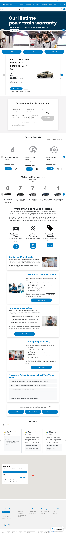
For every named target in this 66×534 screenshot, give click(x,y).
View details (16, 85)
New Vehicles (20, 508)
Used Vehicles (20, 510)
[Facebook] (3, 521)
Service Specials (32, 510)
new (49, 342)
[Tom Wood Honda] (7, 4)
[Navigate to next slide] (65, 30)
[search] (64, 4)
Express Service (41, 297)
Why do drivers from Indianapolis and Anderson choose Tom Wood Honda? (28, 382)
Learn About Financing (33, 242)
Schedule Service (60, 136)
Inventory (21, 506)
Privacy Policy (8, 528)
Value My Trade (44, 510)
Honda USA (41, 528)
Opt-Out (38, 528)
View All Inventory (32, 176)
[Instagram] (5, 521)
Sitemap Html (20, 528)
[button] (33, 472)
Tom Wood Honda (3, 528)
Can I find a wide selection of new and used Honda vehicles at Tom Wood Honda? (29, 378)
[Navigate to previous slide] (1, 30)
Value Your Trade (15, 243)
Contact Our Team (50, 408)
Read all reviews (61, 421)
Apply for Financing (45, 508)
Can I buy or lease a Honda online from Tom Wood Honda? (24, 395)
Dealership (56, 506)
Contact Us (24, 330)
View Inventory (41, 364)
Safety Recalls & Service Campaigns (31, 528)
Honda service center (34, 275)
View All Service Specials (51, 136)
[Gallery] (33, 29)
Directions (55, 510)
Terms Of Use (13, 528)
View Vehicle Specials (16, 408)
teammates (35, 325)
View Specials (50, 241)
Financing (44, 506)
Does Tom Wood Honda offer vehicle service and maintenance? (25, 391)
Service (31, 506)
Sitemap (17, 528)
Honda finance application (31, 259)
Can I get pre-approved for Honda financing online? (22, 386)
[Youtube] (8, 521)
